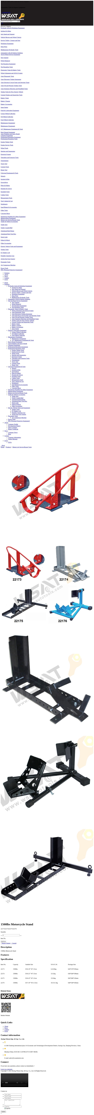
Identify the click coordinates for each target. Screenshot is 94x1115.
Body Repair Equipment (15, 342)
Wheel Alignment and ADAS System (22, 310)
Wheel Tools (15, 353)
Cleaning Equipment (14, 345)
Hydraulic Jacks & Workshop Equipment (20, 286)
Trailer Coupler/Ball (17, 398)
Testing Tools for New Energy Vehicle (23, 320)
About (6, 274)
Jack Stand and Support (18, 289)
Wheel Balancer (16, 304)
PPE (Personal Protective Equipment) (19, 421)
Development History (14, 426)
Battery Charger (16, 325)
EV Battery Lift (16, 411)
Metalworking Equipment (15, 391)
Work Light (15, 403)
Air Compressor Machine (19, 417)
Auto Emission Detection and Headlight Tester (25, 319)
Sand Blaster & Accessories (20, 385)
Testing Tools (16, 409)
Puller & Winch (16, 404)
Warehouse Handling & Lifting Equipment (20, 389)
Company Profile (13, 424)
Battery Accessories (17, 327)
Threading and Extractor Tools (20, 358)
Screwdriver (15, 371)
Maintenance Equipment (15, 337)
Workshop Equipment (18, 294)
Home (6, 282)
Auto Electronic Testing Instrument (22, 314)
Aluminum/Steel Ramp (18, 399)
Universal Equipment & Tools (16, 366)
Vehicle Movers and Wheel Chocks (22, 291)
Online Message (12, 439)
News (6, 276)
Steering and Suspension (19, 355)
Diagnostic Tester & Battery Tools (18, 309)
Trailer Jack (15, 396)
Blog (9, 434)
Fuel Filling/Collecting (18, 335)
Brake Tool (15, 365)
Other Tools (15, 386)
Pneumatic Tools (13, 416)
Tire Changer (15, 302)
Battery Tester (16, 324)
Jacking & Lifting (17, 287)
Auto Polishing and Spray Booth (17, 343)
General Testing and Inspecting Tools (22, 322)
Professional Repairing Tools (16, 348)
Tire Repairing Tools (18, 307)
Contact (6, 278)
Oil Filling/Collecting (18, 333)
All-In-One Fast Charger (19, 414)
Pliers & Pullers (16, 373)
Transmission (15, 360)
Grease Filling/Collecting (19, 332)
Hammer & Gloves (17, 375)
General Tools (16, 363)
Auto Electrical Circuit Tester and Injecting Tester (26, 315)
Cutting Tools (16, 378)
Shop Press (15, 296)
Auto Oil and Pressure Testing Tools (22, 317)
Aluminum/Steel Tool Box (19, 401)
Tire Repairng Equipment (19, 306)
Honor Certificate (13, 429)
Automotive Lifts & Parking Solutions (19, 299)
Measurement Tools (17, 380)
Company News (13, 432)
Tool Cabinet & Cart (18, 381)
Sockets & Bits (16, 370)
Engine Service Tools (18, 352)
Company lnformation (14, 437)
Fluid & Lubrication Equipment (17, 330)
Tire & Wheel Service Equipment (17, 301)
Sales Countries (12, 427)
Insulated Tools (16, 376)
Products (6, 273)
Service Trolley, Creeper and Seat (21, 292)
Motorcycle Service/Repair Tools (17, 393)
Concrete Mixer (16, 388)
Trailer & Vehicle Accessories (16, 394)
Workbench (15, 383)
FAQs (6, 279)
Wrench (14, 368)
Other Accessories (17, 406)
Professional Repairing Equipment (18, 347)
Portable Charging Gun (18, 413)
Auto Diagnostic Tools (18, 312)
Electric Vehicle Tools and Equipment (19, 408)
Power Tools (11, 419)
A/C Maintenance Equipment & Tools (23, 340)
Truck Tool (15, 361)
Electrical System (17, 357)
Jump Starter (15, 329)
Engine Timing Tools (18, 350)
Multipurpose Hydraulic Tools (20, 297)
